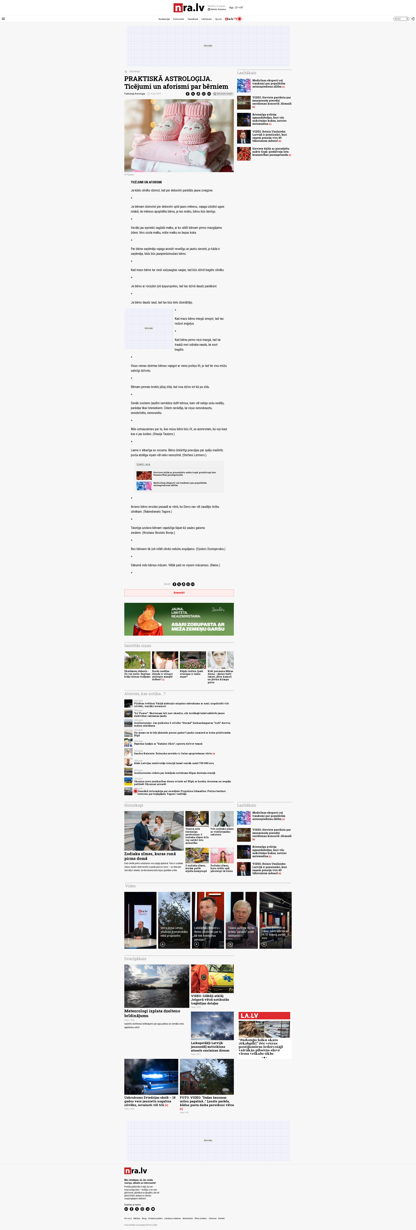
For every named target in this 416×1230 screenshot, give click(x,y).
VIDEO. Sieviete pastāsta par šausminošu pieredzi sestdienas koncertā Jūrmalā (272, 100)
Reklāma (136, 1218)
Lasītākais (246, 72)
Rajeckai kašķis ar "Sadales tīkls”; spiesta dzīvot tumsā (168, 743)
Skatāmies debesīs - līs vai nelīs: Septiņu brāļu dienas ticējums (137, 674)
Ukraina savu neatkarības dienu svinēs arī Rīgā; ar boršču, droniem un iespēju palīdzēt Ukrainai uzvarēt (182, 783)
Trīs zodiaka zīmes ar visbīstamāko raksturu (222, 831)
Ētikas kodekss (201, 1218)
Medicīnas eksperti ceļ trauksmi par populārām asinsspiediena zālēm (180, 484)
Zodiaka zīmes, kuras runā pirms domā (150, 856)
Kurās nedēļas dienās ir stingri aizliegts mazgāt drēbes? (162, 675)
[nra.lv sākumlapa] (189, 7)
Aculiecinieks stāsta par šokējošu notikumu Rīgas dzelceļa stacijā (174, 772)
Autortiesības (188, 1218)
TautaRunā (193, 19)
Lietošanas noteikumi (172, 1218)
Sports (218, 19)
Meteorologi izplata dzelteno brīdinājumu (152, 1013)
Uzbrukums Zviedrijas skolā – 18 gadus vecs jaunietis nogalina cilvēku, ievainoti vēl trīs (150, 1101)
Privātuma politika (155, 1218)
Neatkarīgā (164, 19)
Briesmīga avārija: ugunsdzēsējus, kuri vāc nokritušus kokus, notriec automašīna (269, 119)
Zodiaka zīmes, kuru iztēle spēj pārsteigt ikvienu (221, 868)
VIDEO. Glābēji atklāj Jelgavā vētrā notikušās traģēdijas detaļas (210, 999)
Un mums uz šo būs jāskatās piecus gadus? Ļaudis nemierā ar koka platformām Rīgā (182, 734)
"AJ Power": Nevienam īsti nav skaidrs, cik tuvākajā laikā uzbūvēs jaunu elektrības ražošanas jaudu (179, 714)
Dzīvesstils (178, 19)
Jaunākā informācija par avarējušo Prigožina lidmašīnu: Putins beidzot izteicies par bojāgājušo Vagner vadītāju (181, 792)
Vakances (213, 1218)
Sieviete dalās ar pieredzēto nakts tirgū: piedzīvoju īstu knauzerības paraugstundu (184, 473)
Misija (144, 1218)
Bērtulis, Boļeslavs (217, 9)
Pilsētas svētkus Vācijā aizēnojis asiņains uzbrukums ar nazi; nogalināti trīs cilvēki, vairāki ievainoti (181, 705)
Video (130, 885)
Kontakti (221, 1218)
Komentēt (179, 592)
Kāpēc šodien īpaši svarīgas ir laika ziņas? (191, 674)
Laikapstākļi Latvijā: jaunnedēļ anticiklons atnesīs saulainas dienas (210, 1046)
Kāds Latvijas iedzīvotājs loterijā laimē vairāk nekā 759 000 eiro (174, 763)
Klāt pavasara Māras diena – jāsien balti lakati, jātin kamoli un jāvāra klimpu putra (220, 677)
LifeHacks (206, 19)
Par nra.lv (128, 1218)
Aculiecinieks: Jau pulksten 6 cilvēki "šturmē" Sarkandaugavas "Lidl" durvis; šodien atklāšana (182, 724)
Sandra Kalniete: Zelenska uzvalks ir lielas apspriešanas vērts (173, 753)
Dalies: (167, 584)
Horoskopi (135, 71)
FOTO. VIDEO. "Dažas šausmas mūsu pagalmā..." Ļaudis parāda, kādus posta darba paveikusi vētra (207, 1101)
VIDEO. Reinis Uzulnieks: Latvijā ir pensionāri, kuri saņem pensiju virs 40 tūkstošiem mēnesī (269, 136)
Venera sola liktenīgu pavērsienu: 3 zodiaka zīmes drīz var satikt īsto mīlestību (197, 835)
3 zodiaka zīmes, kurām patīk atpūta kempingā (196, 868)
